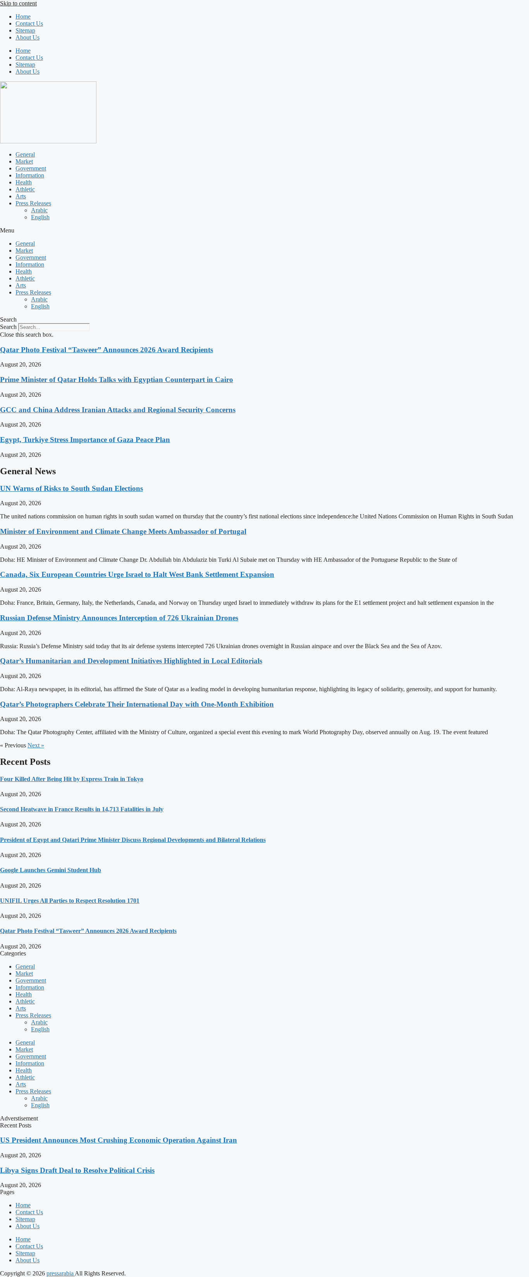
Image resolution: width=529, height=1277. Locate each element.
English (40, 217)
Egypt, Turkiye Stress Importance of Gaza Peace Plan (85, 439)
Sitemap (25, 30)
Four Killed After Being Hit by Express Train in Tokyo (71, 779)
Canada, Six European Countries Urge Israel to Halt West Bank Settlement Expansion (137, 574)
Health (23, 182)
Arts (20, 196)
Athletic (25, 189)
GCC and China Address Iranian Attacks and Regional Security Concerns (117, 410)
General (25, 154)
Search (8, 327)
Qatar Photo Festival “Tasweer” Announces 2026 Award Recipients (106, 350)
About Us (27, 37)
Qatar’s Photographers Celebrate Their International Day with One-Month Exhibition (137, 704)
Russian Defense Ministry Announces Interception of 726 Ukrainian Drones (119, 618)
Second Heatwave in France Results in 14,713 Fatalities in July (81, 809)
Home (23, 16)
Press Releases (33, 203)
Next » (35, 745)
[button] (264, 230)
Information (29, 175)
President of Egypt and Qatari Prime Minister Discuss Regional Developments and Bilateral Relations (133, 839)
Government (30, 168)
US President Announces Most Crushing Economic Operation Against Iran (118, 1140)
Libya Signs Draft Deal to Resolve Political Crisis (77, 1170)
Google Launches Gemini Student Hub (50, 870)
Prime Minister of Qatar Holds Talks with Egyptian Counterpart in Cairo (116, 379)
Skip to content (18, 3)
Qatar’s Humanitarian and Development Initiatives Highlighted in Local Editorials (131, 661)
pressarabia (60, 1273)
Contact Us (29, 23)
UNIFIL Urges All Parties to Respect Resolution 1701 (69, 900)
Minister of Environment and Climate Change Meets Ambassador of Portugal (123, 531)
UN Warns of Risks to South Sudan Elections (71, 488)
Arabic (39, 210)
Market (24, 161)
